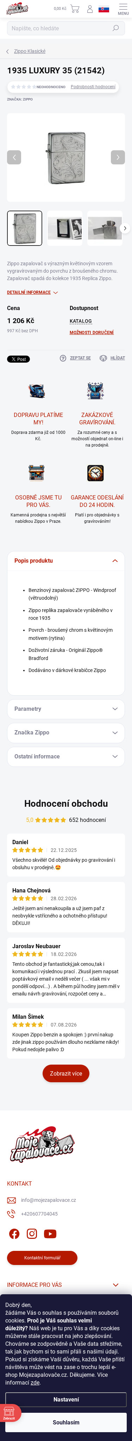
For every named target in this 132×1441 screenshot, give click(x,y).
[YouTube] (50, 1233)
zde (35, 1382)
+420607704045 (39, 1214)
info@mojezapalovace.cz (48, 1200)
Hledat (115, 28)
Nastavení (66, 1399)
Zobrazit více (66, 1073)
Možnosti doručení (92, 332)
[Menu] (123, 9)
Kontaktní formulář (42, 1257)
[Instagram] (31, 1233)
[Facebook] (13, 1233)
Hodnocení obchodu (66, 803)
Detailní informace (29, 292)
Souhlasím (66, 1422)
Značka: (20, 99)
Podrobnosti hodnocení (93, 86)
